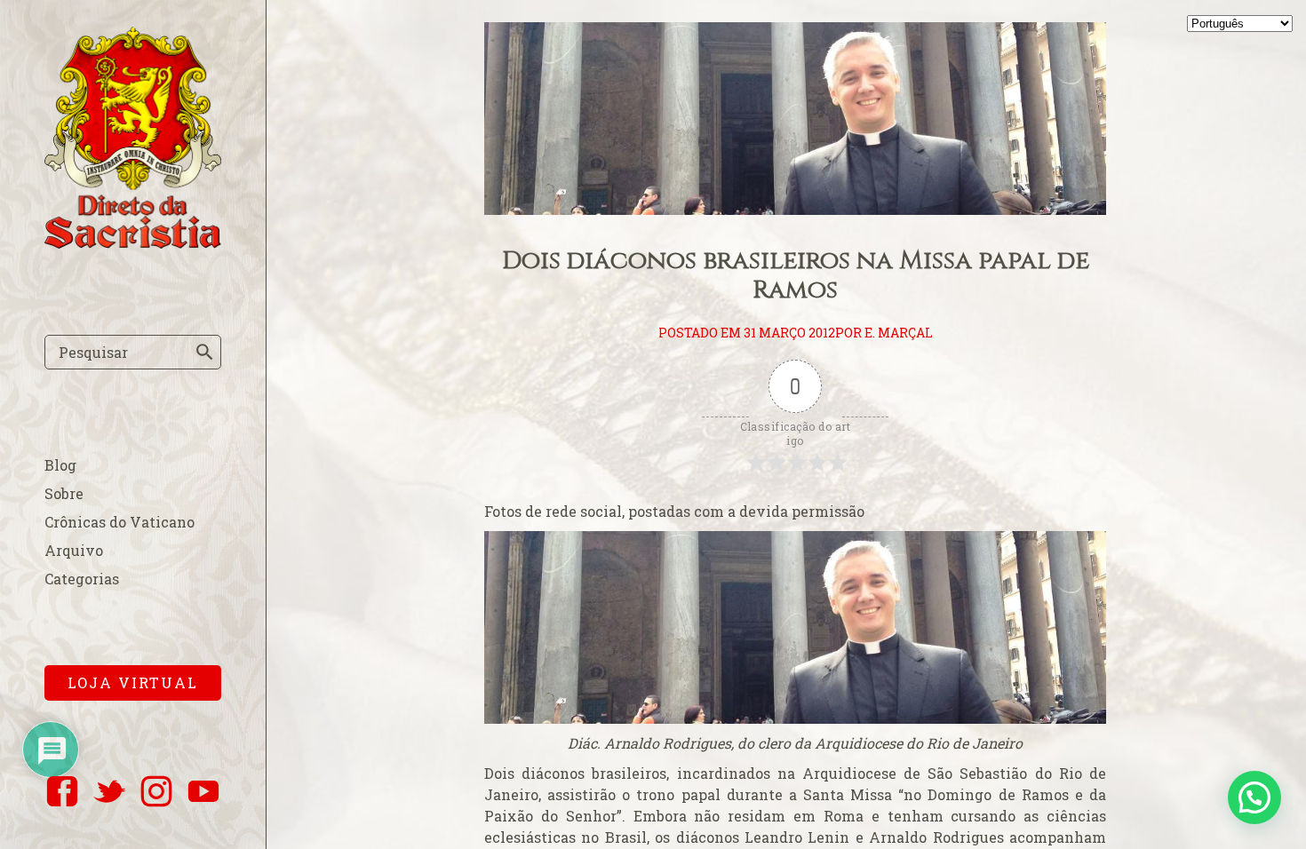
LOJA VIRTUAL (133, 682)
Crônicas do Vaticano (119, 521)
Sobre (64, 493)
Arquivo (73, 550)
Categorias (81, 578)
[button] (1254, 797)
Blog (60, 465)
